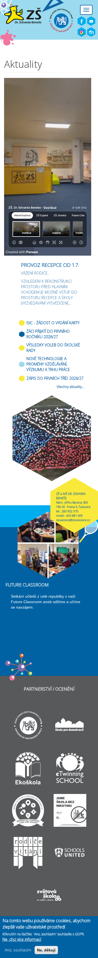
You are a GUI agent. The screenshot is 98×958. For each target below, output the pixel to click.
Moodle (91, 32)
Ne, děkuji (46, 950)
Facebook (81, 21)
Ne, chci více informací (21, 939)
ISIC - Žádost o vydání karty (52, 322)
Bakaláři (81, 32)
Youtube (91, 21)
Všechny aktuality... (70, 386)
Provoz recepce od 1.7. (50, 265)
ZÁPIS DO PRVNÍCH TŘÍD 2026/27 (55, 378)
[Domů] (30, 14)
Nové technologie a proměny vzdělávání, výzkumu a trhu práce (48, 364)
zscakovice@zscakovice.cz (73, 520)
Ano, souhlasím (18, 950)
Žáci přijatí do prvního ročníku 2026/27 (48, 334)
